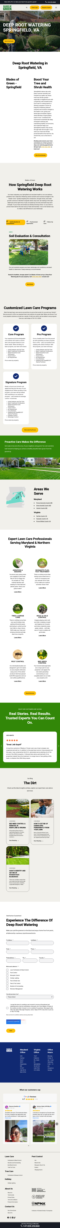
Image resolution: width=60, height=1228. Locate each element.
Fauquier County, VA (42, 518)
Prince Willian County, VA (43, 521)
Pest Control (37, 1156)
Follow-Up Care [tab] (48, 222)
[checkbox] (30, 979)
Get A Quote (30, 284)
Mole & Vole (37, 1162)
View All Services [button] (30, 693)
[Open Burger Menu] (56, 7)
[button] (1, 746)
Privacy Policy (11, 1197)
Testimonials (11, 1195)
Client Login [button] (34, 7)
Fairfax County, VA (41, 516)
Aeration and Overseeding (14, 1162)
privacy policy (27, 1014)
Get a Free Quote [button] (9, 41)
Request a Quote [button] (46, 7)
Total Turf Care (11, 1167)
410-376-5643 (52, 2)
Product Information (13, 1202)
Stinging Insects (38, 1169)
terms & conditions (15, 1014)
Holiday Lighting (11, 1183)
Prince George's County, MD (44, 503)
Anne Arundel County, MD (43, 505)
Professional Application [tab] (32, 222)
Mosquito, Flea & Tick (40, 1165)
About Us (10, 1192)
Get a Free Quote (12, 1210)
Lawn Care (9, 1156)
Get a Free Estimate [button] (40, 155)
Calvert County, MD (41, 508)
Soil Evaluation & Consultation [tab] (13, 222)
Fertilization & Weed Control (14, 1160)
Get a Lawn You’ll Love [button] (30, 430)
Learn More (17, 592)
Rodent (36, 1167)
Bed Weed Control (12, 1165)
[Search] (27, 7)
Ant (35, 1160)
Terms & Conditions (12, 1199)
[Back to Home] (7, 7)
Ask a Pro (10, 1212)
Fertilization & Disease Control (15, 1175)
